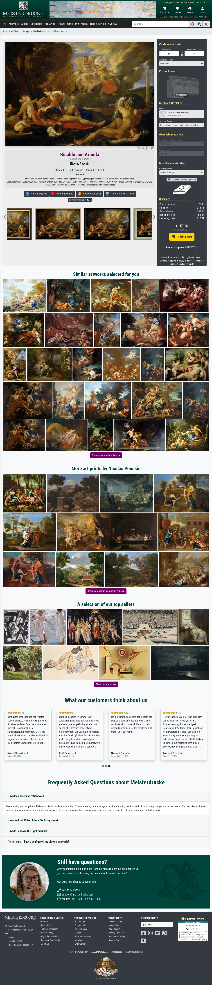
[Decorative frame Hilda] (138, 224)
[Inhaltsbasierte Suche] (199, 24)
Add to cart (183, 237)
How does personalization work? (26, 796)
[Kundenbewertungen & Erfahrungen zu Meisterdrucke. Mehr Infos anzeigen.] (193, 928)
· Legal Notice (46, 925)
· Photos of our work (82, 936)
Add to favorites (64, 193)
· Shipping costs (80, 929)
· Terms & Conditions (49, 929)
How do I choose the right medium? (28, 831)
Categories (36, 23)
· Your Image (79, 921)
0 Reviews (85, 200)
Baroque (26, 31)
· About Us (44, 944)
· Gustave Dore (114, 940)
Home (5, 31)
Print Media (81, 23)
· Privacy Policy (46, 932)
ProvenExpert (22, 753)
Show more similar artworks (106, 455)
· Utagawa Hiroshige (116, 936)
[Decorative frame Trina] (40, 224)
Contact (112, 23)
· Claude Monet (114, 925)
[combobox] (181, 63)
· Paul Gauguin (114, 929)
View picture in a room (121, 193)
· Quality (77, 932)
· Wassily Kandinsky (116, 932)
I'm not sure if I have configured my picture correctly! (38, 841)
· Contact (44, 921)
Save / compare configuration (183, 179)
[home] (4, 24)
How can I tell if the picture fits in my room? (33, 820)
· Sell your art (79, 925)
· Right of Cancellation (49, 936)
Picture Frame (65, 23)
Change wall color (91, 193)
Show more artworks (106, 684)
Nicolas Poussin (40, 31)
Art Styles (50, 23)
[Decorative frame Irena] (89, 224)
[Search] (192, 24)
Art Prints (14, 23)
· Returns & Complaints (50, 940)
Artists (24, 23)
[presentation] (5, 217)
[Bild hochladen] (206, 24)
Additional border (166, 60)
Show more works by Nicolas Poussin (106, 591)
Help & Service (98, 23)
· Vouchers (78, 940)
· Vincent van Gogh (116, 921)
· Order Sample (80, 944)
